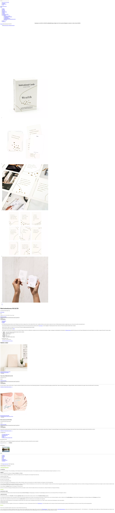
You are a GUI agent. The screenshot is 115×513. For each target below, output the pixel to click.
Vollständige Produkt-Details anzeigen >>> (6, 430)
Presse (3, 436)
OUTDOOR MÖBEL (5, 14)
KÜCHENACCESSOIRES (8, 16)
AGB (3, 458)
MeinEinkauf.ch (40, 503)
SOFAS (3, 8)
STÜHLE (3, 13)
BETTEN (3, 10)
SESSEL (3, 9)
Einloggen (3, 3)
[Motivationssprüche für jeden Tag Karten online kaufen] (10, 25)
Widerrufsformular (4, 460)
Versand (3, 322)
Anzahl (1, 318)
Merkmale (3, 321)
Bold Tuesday (2, 312)
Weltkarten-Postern (68, 330)
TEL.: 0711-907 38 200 (5, 2)
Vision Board (41, 325)
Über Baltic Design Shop (5, 434)
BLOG (3, 20)
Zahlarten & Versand (3, 316)
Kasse (3, 4)
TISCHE (3, 12)
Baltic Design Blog (5, 435)
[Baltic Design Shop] (3, 6)
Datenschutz (4, 459)
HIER (14, 328)
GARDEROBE (6, 17)
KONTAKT (4, 21)
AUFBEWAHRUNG (7, 18)
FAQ (3, 457)
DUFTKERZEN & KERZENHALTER (9, 19)
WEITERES (4, 15)
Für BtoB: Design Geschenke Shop (7, 437)
